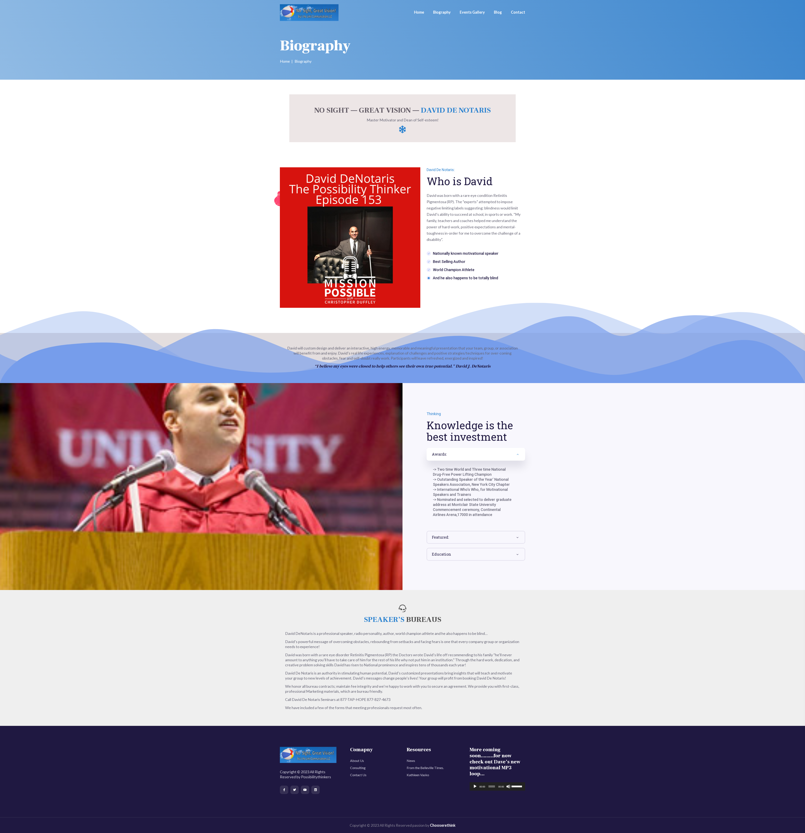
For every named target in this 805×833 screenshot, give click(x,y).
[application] (497, 786)
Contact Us (358, 775)
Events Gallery (472, 12)
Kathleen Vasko (418, 775)
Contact (518, 12)
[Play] (475, 786)
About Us (357, 761)
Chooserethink (443, 825)
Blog (498, 12)
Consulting (358, 768)
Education (441, 554)
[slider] (517, 786)
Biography (442, 12)
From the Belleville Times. (425, 768)
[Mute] (508, 786)
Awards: (439, 454)
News (411, 761)
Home (419, 12)
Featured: (440, 537)
